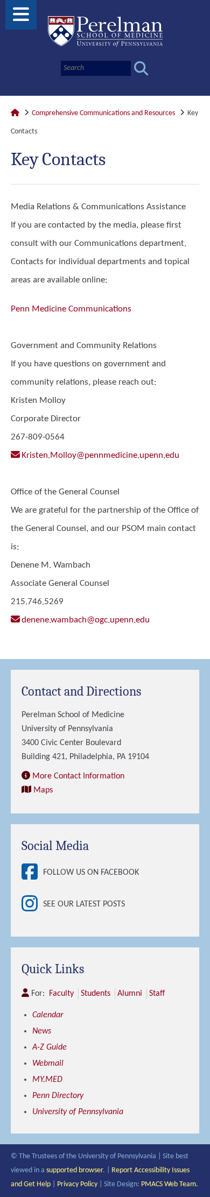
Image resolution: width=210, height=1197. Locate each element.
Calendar (47, 1015)
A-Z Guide (49, 1047)
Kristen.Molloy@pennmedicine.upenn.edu (100, 455)
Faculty (61, 993)
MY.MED (47, 1079)
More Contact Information (78, 776)
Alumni (129, 993)
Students (95, 993)
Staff (157, 993)
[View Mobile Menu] (21, 18)
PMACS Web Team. (169, 1184)
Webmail (48, 1063)
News (41, 1031)
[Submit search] (141, 68)
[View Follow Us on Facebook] (32, 872)
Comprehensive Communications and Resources (103, 113)
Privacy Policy (77, 1184)
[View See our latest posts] (32, 904)
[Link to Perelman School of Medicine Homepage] (15, 113)
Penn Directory (57, 1096)
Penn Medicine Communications (71, 309)
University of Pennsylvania (77, 1112)
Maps (43, 790)
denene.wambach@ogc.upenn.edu (86, 620)
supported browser (74, 1170)
